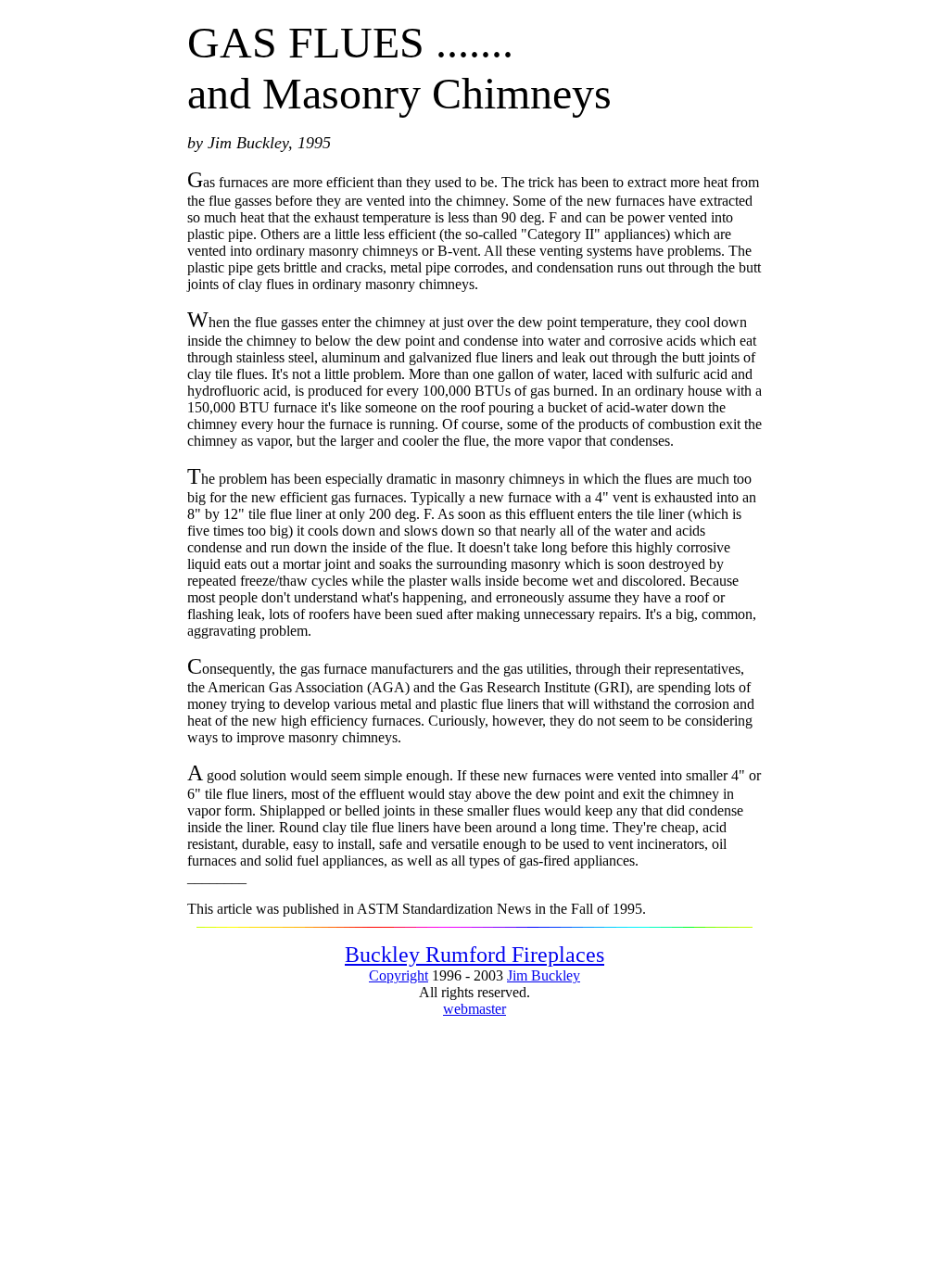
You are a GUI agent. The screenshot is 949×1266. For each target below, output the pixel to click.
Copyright (398, 975)
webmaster (474, 1009)
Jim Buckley (543, 975)
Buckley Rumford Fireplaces (474, 955)
